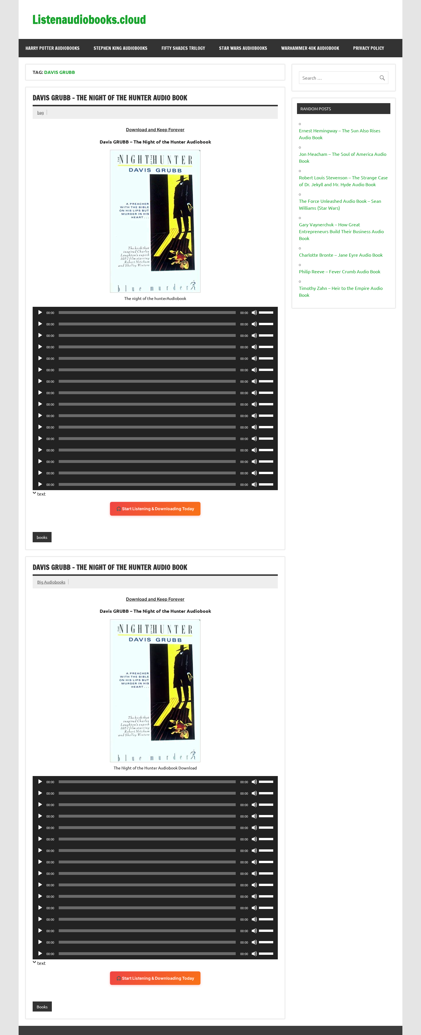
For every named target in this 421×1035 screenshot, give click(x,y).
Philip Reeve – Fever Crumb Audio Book (339, 271)
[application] (155, 312)
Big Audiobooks (51, 581)
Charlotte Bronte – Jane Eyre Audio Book (341, 255)
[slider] (267, 312)
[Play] (40, 312)
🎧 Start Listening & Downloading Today (155, 508)
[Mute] (254, 312)
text (41, 493)
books (42, 537)
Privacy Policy (368, 48)
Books (42, 1006)
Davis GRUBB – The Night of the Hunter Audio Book (110, 98)
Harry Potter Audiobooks (52, 48)
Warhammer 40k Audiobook (310, 48)
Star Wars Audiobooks (243, 48)
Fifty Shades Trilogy (183, 48)
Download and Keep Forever (155, 129)
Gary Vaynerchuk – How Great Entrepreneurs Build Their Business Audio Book (341, 231)
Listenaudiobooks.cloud (89, 19)
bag (40, 112)
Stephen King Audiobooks (120, 48)
